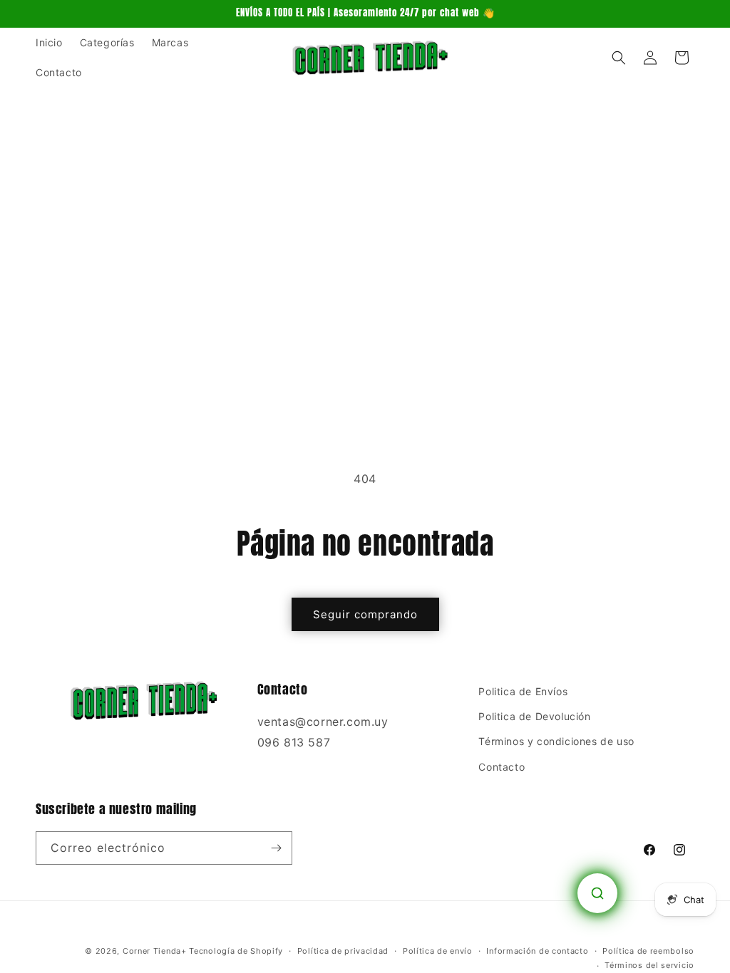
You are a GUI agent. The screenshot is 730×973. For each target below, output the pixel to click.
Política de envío (438, 951)
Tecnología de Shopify (236, 951)
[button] (618, 57)
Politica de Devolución (534, 716)
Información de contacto (537, 951)
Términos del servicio (649, 965)
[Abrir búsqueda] (597, 893)
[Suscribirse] (276, 848)
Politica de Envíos (522, 691)
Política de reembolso (648, 951)
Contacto (501, 767)
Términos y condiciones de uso (556, 741)
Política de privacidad (343, 951)
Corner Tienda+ (155, 951)
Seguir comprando (365, 614)
